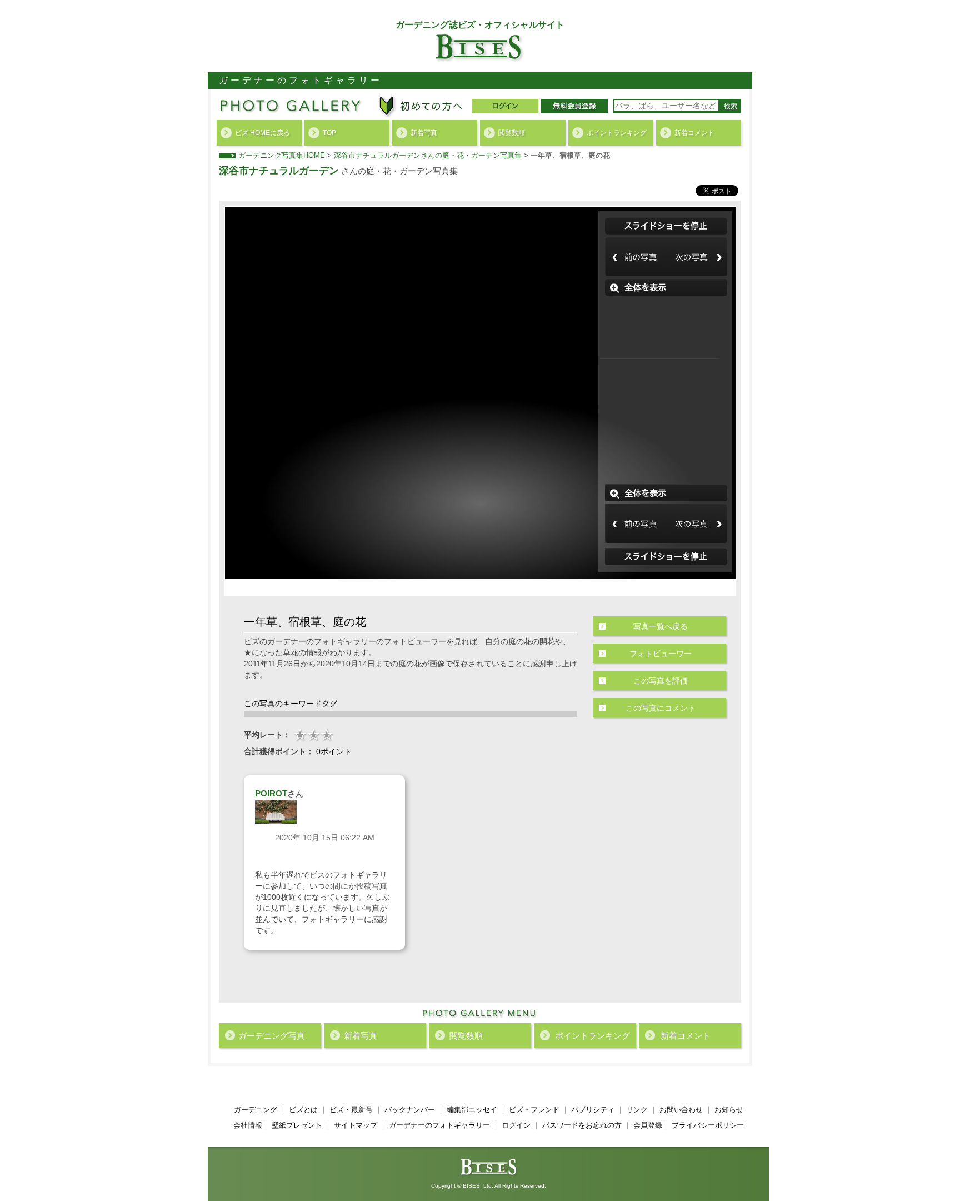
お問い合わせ (681, 1109)
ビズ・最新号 (351, 1109)
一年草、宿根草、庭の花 (570, 155)
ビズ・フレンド (534, 1109)
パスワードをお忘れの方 (582, 1125)
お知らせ (728, 1109)
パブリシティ (592, 1109)
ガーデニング (255, 1109)
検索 (730, 106)
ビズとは (303, 1109)
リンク (637, 1109)
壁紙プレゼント (297, 1125)
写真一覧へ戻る (660, 626)
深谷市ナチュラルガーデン (279, 170)
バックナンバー (409, 1109)
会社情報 (247, 1125)
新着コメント (694, 133)
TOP (329, 133)
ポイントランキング (617, 133)
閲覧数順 (511, 133)
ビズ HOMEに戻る (262, 133)
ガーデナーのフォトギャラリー (439, 1125)
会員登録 (647, 1125)
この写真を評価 (660, 680)
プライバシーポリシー (708, 1125)
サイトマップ (355, 1125)
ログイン (516, 1125)
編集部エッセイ (472, 1109)
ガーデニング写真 (271, 1035)
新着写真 (424, 133)
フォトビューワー (660, 653)
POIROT (271, 793)
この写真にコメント (661, 708)
